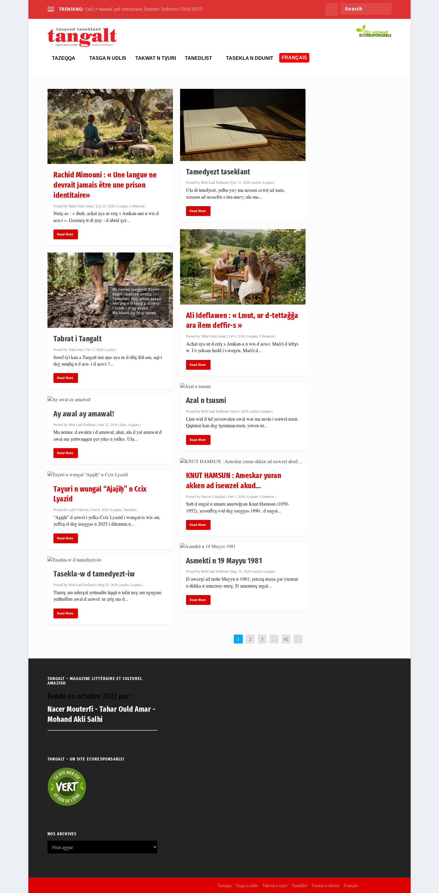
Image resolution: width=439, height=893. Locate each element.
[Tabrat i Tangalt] (110, 290)
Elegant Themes (83, 885)
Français (294, 57)
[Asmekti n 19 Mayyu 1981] (243, 546)
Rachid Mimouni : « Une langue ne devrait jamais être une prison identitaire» (104, 185)
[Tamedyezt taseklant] (243, 125)
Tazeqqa (63, 58)
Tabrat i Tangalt (77, 338)
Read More (65, 234)
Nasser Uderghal (213, 496)
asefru (110, 349)
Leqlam (122, 205)
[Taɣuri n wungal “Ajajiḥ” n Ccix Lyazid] (110, 474)
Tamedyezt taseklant (218, 172)
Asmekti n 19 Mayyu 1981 (224, 560)
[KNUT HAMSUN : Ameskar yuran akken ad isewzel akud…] (243, 461)
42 (286, 639)
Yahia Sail (75, 349)
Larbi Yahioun (78, 509)
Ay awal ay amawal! (83, 414)
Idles (123, 424)
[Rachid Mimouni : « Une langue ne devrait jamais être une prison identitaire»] (110, 126)
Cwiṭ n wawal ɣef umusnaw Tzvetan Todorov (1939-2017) (143, 9)
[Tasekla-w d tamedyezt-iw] (110, 559)
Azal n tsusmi (206, 400)
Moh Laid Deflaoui (82, 424)
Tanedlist (198, 58)
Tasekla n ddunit (249, 58)
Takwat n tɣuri (155, 58)
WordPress (130, 885)
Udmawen (137, 205)
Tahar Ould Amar (80, 205)
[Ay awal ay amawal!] (110, 399)
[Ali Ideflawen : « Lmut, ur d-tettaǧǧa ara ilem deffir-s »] (243, 267)
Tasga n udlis (107, 58)
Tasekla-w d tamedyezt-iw (94, 574)
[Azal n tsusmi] (243, 386)
